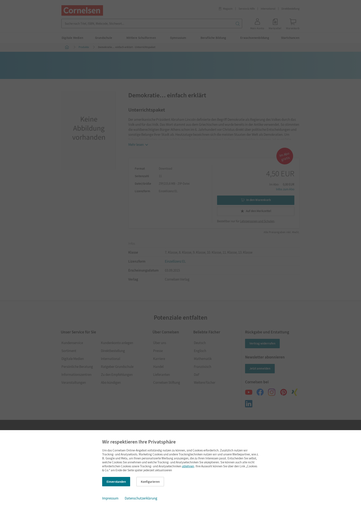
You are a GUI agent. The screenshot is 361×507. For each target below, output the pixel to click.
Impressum (110, 498)
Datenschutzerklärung (141, 498)
